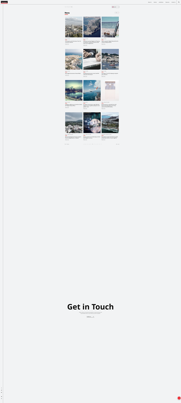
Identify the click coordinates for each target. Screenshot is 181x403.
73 (97, 144)
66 (85, 144)
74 (99, 144)
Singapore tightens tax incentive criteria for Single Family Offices (73, 105)
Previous (68, 144)
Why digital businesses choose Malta (73, 73)
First (65, 144)
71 (94, 144)
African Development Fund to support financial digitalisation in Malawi (73, 137)
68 (89, 144)
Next (117, 144)
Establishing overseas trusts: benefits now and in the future (91, 74)
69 (90, 144)
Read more (67, 44)
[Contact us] (179, 398)
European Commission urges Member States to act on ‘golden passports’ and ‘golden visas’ (91, 105)
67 (87, 144)
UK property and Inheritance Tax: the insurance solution (73, 41)
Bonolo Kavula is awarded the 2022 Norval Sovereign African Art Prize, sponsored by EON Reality (109, 105)
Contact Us (173, 2)
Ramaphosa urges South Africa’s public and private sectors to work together (110, 137)
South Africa (104, 134)
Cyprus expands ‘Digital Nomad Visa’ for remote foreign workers (110, 41)
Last (118, 144)
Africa (103, 102)
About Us (149, 2)
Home (66, 6)
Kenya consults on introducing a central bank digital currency (91, 137)
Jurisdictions (161, 2)
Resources (167, 2)
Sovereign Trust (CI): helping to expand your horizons (110, 74)
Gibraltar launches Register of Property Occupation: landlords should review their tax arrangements (91, 42)
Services (155, 2)
